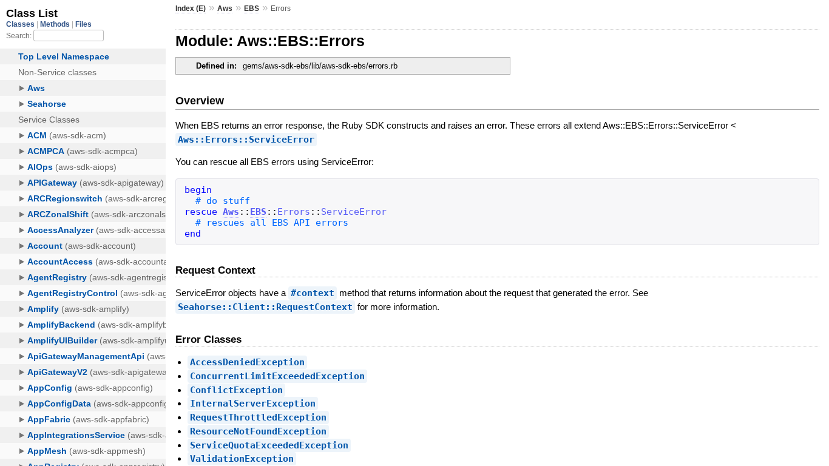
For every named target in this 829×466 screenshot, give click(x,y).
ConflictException (236, 390)
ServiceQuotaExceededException (269, 445)
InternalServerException (253, 403)
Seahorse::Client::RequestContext (265, 307)
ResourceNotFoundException (258, 431)
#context (312, 293)
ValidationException (242, 458)
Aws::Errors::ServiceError (246, 139)
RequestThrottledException (258, 417)
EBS (251, 8)
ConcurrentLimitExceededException (277, 376)
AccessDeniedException (247, 362)
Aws (224, 8)
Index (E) (190, 8)
